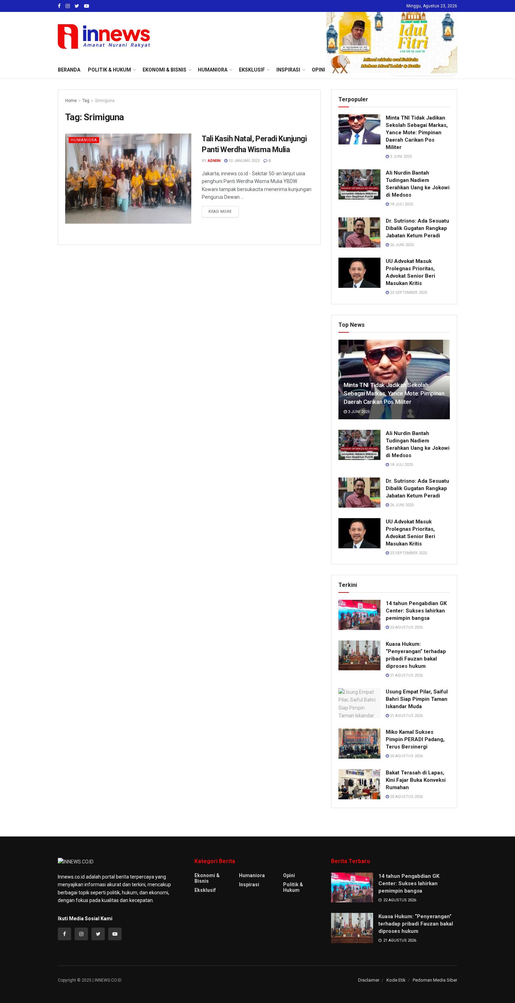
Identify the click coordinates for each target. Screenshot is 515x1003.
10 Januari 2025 (243, 160)
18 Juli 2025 (401, 204)
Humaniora (84, 140)
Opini (289, 875)
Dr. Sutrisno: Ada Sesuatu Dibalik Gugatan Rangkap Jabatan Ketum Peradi (417, 228)
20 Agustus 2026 (406, 756)
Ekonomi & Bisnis (207, 878)
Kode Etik (396, 980)
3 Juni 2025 (400, 156)
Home (71, 100)
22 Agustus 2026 (406, 627)
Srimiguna (105, 100)
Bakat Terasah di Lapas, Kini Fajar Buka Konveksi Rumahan (416, 780)
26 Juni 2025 (401, 245)
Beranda (69, 70)
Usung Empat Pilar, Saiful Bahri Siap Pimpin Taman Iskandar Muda (417, 699)
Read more (220, 211)
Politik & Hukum (109, 70)
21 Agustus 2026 (406, 675)
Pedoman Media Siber (435, 980)
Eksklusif (205, 890)
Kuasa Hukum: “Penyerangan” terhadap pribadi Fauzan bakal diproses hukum (415, 923)
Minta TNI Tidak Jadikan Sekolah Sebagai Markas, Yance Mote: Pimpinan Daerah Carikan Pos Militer (417, 132)
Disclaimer (368, 980)
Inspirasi (249, 884)
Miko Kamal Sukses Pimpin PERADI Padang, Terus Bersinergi (415, 739)
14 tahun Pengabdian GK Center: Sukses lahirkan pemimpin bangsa (416, 610)
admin (214, 160)
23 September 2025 (408, 292)
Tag (85, 100)
